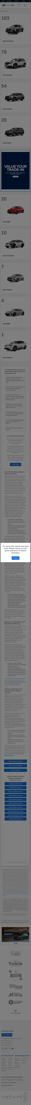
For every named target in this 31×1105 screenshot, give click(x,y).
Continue (15, 558)
